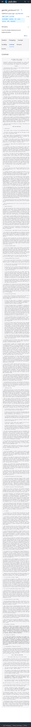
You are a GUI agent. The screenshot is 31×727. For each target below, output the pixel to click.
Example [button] (20, 40)
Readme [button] (4, 40)
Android (11, 19)
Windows (13, 21)
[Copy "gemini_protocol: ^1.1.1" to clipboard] (21, 10)
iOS (15, 19)
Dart (7, 16)
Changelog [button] (12, 40)
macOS (4, 21)
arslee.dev (20, 13)
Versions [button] (19, 44)
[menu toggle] (2, 1)
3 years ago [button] (11, 13)
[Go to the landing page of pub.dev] (11, 1)
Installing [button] (4, 44)
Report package (17, 725)
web (8, 21)
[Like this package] (27, 16)
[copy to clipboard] (28, 59)
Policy (25, 725)
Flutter (12, 16)
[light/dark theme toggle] (29, 2)
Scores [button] (4, 49)
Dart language (7, 725)
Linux (19, 19)
